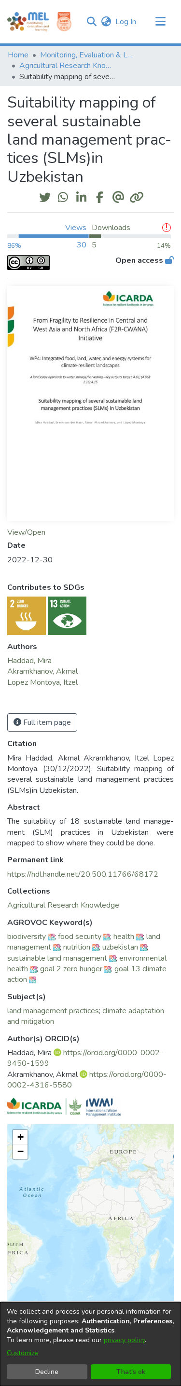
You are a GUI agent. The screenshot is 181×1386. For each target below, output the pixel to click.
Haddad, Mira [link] (29, 660)
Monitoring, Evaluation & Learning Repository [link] (88, 55)
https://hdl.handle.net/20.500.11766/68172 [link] (82, 874)
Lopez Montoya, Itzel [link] (42, 682)
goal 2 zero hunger (71, 969)
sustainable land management (57, 958)
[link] (63, 905)
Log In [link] (126, 21)
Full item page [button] (46, 722)
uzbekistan (120, 947)
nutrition (76, 947)
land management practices (53, 1011)
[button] (91, 21)
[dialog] (90, 1344)
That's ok (130, 1371)
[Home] (28, 21)
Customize (22, 1353)
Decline (46, 1371)
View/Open (26, 532)
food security (79, 936)
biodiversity (26, 936)
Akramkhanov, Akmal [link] (42, 671)
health (123, 936)
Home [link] (18, 55)
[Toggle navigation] (160, 22)
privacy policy (124, 1340)
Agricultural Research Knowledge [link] (67, 65)
